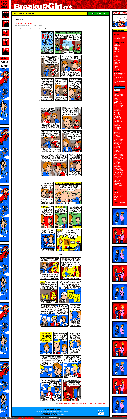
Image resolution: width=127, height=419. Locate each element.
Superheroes (117, 65)
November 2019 (118, 95)
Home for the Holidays (117, 79)
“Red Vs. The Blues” (24, 23)
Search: (117, 85)
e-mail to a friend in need (99, 13)
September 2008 (118, 175)
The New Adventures (100, 403)
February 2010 (118, 151)
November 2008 (118, 172)
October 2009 (118, 157)
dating (61, 403)
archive (62, 411)
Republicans (91, 403)
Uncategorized (118, 69)
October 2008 (118, 173)
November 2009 (118, 156)
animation (49, 411)
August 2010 (117, 143)
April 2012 (117, 116)
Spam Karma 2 (28, 418)
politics (85, 403)
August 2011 (117, 127)
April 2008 (117, 181)
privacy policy (61, 414)
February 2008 (118, 184)
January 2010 (118, 153)
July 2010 (117, 145)
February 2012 (118, 119)
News (115, 59)
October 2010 (118, 141)
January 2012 (118, 120)
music (115, 58)
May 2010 (117, 147)
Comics (23, 25)
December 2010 (118, 138)
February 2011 (118, 135)
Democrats (74, 403)
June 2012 (117, 113)
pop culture (117, 60)
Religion (116, 63)
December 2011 (118, 121)
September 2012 (118, 109)
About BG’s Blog (118, 36)
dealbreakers (66, 403)
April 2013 (117, 100)
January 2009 (118, 169)
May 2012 (117, 115)
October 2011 (118, 124)
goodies (54, 411)
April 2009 (117, 165)
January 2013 (118, 104)
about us (66, 411)
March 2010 (117, 150)
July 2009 (117, 161)
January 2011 (118, 136)
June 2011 (117, 130)
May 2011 (117, 131)
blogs (115, 47)
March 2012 (117, 117)
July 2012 (117, 112)
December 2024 (118, 94)
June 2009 (117, 162)
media (116, 56)
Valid (117, 196)
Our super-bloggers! (119, 37)
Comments (118, 195)
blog (37, 411)
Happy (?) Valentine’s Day (120, 82)
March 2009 (117, 166)
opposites (80, 403)
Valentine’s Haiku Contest (119, 39)
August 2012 (117, 110)
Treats (116, 66)
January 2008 (118, 186)
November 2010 (118, 139)
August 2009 (117, 160)
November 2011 (118, 123)
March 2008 (117, 183)
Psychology (117, 62)
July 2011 (116, 128)
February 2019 (118, 97)
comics (44, 411)
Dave (20, 418)
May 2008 (117, 180)
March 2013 (117, 101)
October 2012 (118, 108)
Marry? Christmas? (119, 77)
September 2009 (118, 158)
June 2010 (117, 146)
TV (115, 67)
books (116, 48)
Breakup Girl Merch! (119, 73)
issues (116, 55)
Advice (116, 44)
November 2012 (118, 106)
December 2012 (118, 105)
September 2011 (118, 125)
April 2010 (117, 149)
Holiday (116, 54)
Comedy (116, 51)
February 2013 (118, 102)
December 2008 (118, 170)
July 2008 (117, 177)
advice (40, 411)
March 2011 (117, 134)
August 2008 (117, 176)
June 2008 (117, 179)
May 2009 (117, 164)
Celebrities (117, 49)
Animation (117, 45)
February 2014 (118, 98)
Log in (116, 192)
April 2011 (117, 132)
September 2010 (118, 142)
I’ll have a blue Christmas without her (120, 75)
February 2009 (118, 168)
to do (58, 411)
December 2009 (118, 154)
